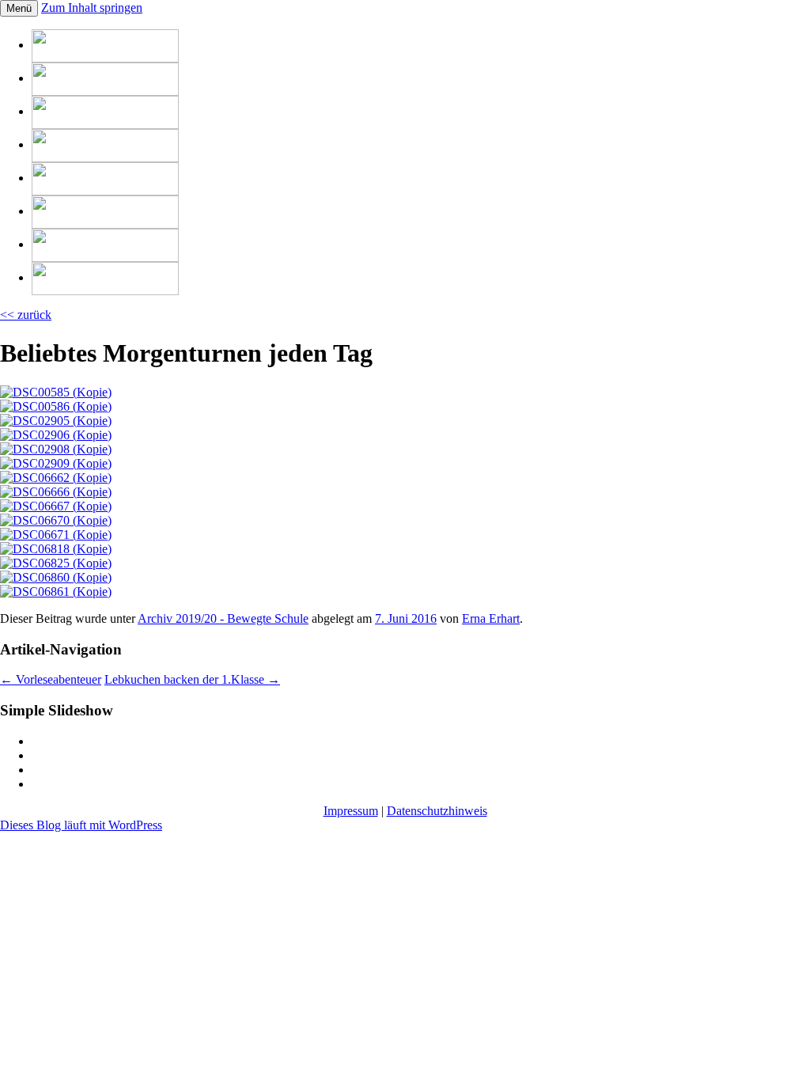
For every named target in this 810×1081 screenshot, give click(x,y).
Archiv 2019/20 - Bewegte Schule (223, 618)
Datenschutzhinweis (437, 810)
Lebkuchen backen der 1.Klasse (192, 679)
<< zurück (25, 314)
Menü (19, 8)
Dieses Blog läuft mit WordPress (81, 825)
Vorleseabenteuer (50, 679)
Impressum (351, 810)
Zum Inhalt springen (91, 7)
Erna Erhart (491, 618)
